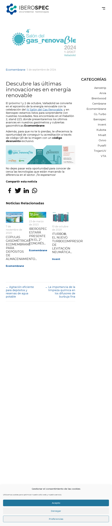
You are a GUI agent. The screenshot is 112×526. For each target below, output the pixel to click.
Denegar (56, 511)
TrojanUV (100, 150)
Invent (56, 259)
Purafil (102, 145)
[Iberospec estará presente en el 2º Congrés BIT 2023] (37, 216)
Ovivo (102, 140)
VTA (103, 156)
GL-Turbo (100, 114)
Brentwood (99, 98)
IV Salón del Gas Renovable (44, 109)
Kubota (101, 130)
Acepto (56, 503)
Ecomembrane (15, 69)
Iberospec (99, 119)
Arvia (102, 93)
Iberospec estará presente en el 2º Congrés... (38, 236)
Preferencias (56, 519)
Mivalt (102, 135)
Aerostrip (100, 88)
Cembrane (99, 103)
